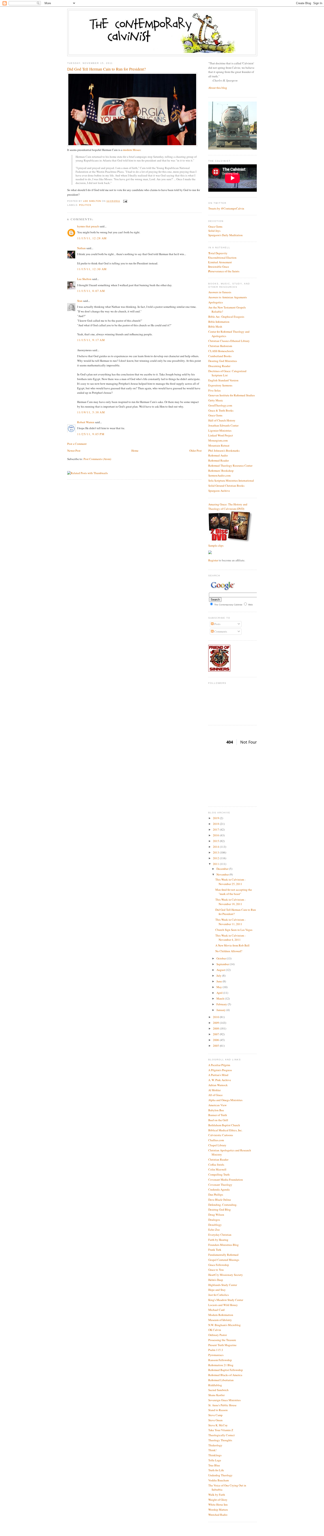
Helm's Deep (215, 1280)
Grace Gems (215, 226)
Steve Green (215, 1420)
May (219, 987)
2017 (216, 829)
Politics (85, 205)
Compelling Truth (219, 1174)
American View (217, 1105)
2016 (216, 835)
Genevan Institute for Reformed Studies (231, 395)
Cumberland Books (219, 356)
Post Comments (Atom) (97, 459)
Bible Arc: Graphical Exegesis (226, 317)
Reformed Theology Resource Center (230, 465)
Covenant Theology (220, 1185)
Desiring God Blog (219, 1209)
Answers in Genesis (219, 292)
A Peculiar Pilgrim (219, 1065)
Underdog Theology (220, 1475)
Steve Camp (215, 1415)
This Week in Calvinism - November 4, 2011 (230, 937)
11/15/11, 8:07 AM (91, 291)
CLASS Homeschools (221, 351)
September (223, 964)
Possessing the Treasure (222, 1340)
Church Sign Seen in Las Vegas (233, 930)
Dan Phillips (215, 1195)
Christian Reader (218, 1159)
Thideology (215, 1445)
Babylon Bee (216, 1110)
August (221, 970)
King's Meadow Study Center (225, 1300)
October (221, 958)
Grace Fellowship (218, 1265)
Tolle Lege (214, 1460)
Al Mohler (214, 1090)
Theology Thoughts (220, 1440)
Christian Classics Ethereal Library (229, 341)
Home (134, 451)
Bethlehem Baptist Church (224, 1125)
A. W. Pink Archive (219, 1080)
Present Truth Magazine (222, 1345)
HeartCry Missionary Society (225, 1275)
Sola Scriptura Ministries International (231, 480)
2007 (216, 1034)
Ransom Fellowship (220, 1360)
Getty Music (215, 400)
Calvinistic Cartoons (220, 1135)
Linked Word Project (220, 435)
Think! (212, 1450)
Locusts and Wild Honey (223, 1305)
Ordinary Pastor (217, 1335)
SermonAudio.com (219, 475)
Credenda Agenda (219, 1189)
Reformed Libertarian (221, 1380)
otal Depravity (217, 253)
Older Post (195, 451)
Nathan (81, 248)
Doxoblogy (215, 1225)
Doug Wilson (216, 1215)
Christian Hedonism (220, 346)
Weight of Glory (217, 1500)
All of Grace (215, 1095)
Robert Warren (85, 422)
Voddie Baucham (218, 1480)
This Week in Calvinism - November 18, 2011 (230, 902)
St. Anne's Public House (222, 1405)
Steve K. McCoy (218, 1425)
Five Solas (214, 390)
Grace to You (216, 1270)
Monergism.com (218, 440)
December (222, 869)
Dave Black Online (219, 1200)
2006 (216, 1040)
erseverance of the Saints (223, 271)
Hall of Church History (221, 420)
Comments (220, 631)
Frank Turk (214, 1250)
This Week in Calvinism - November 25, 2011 (230, 881)
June (219, 981)
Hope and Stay (217, 1290)
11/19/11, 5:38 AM (91, 412)
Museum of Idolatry (220, 1320)
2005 (216, 1046)
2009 (216, 1023)
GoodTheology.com (220, 405)
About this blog (217, 88)
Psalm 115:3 (215, 1350)
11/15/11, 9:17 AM (91, 340)
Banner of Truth (217, 1115)
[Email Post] (124, 201)
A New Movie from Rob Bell (232, 945)
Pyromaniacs (215, 1355)
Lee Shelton (92, 201)
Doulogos (214, 1220)
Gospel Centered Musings (223, 1260)
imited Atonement (220, 262)
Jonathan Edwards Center (223, 425)
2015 (216, 841)
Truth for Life (216, 1470)
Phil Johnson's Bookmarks (224, 451)
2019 (216, 818)
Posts (217, 624)
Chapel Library (217, 1145)
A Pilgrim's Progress (220, 1070)
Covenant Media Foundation (225, 1180)
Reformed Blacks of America (225, 1375)
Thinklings (215, 1455)
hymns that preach (88, 226)
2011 (216, 864)
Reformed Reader (218, 460)
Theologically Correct (221, 1435)
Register (213, 560)
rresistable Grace (218, 267)
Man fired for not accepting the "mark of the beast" (233, 892)
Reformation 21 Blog (220, 1365)
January (221, 1010)
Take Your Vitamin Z (220, 1430)
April (219, 993)
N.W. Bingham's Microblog (224, 1325)
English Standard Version (223, 380)
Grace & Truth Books (220, 410)
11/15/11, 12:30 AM (92, 269)
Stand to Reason (218, 1410)
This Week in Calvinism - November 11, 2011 (230, 922)
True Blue (214, 1465)
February (222, 1004)
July (219, 976)
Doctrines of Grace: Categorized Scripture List (227, 373)
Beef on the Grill (218, 1120)
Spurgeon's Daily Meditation (225, 235)
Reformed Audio (218, 455)
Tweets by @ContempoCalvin (226, 208)
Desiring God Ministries (222, 361)
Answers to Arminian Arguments (227, 297)
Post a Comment (77, 444)
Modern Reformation (220, 1315)
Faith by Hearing (218, 1240)
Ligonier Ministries (219, 430)
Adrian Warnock (218, 1085)
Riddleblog (215, 1385)
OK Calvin (214, 1330)
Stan (79, 301)
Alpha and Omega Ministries (225, 1100)
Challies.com (216, 1140)
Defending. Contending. (222, 1205)
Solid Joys (214, 231)
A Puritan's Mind (218, 1075)
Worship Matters (218, 1510)
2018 (216, 824)
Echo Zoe (214, 1230)
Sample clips (215, 545)
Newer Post (73, 451)
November (222, 874)
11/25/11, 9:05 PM (90, 434)
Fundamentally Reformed (223, 1255)
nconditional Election (222, 258)
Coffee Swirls (216, 1165)
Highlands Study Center (222, 1285)
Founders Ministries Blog (223, 1245)
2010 (216, 1017)
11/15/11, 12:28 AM (92, 238)
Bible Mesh (215, 326)
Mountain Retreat (218, 445)
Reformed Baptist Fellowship (225, 1370)
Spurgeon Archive (219, 491)
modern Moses (131, 150)
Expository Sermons (220, 385)
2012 (216, 858)
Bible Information (218, 322)
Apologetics (215, 302)
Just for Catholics (218, 1295)
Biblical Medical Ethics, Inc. (225, 1130)
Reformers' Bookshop (221, 471)
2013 (216, 852)
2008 (216, 1028)
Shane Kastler (216, 1395)
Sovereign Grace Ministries (224, 1400)
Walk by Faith (216, 1495)
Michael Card (216, 1310)
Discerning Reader (219, 366)
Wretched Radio (217, 1515)
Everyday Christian (219, 1235)
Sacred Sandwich (218, 1390)
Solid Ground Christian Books (226, 486)
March (220, 998)
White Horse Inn (218, 1504)
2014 (216, 847)
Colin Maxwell (217, 1169)
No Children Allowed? (228, 951)
